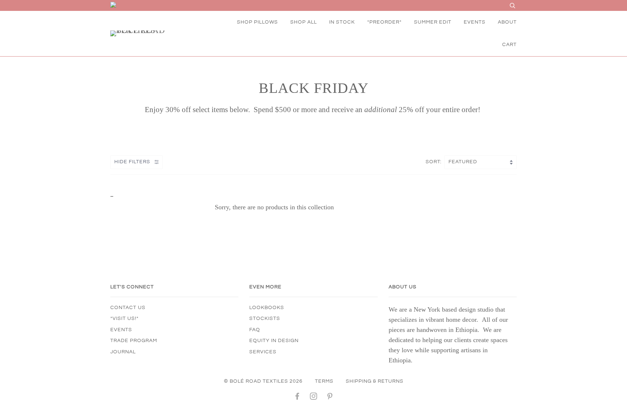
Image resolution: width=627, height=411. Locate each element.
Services (262, 351)
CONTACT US (128, 307)
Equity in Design (274, 340)
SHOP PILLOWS (257, 22)
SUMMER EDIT (432, 22)
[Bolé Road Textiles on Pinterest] (330, 397)
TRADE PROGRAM (133, 340)
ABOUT (507, 22)
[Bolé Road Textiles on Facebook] (297, 397)
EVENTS (474, 22)
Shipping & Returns (374, 381)
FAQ (254, 329)
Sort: (434, 161)
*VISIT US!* (124, 318)
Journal (123, 351)
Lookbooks (266, 307)
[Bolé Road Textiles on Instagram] (313, 397)
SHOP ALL (303, 22)
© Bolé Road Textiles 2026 (263, 381)
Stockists (264, 318)
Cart (509, 44)
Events (121, 329)
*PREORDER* (384, 22)
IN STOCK (342, 22)
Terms (324, 381)
